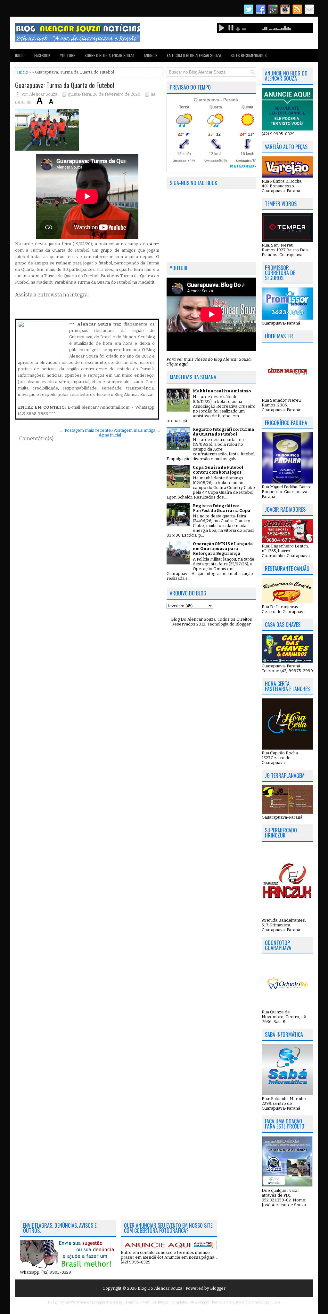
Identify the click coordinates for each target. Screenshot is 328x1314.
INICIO (20, 55)
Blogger (242, 624)
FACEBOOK (42, 55)
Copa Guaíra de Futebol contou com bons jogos (218, 470)
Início (22, 72)
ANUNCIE (150, 55)
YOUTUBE (67, 55)
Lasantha (131, 1302)
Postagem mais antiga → (136, 430)
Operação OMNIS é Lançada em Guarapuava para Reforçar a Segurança (223, 548)
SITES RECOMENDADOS (249, 55)
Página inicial (110, 432)
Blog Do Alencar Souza (160, 1288)
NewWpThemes (78, 1302)
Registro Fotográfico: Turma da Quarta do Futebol (223, 432)
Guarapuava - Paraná (216, 99)
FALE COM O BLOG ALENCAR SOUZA (194, 55)
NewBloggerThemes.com (210, 1302)
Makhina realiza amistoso (222, 391)
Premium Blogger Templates (165, 1302)
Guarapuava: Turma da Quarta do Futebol (64, 85)
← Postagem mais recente (85, 430)
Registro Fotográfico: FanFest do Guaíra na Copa (221, 508)
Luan (276, 1302)
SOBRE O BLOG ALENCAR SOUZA (109, 55)
